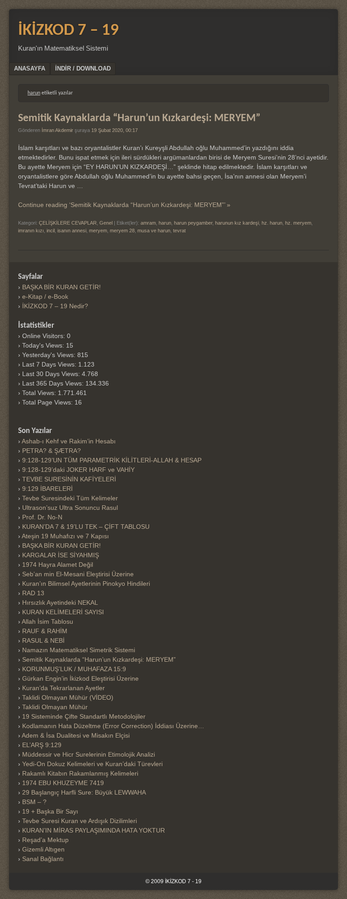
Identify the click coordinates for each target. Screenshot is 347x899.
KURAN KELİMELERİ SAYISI (63, 612)
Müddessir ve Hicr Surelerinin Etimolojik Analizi (88, 754)
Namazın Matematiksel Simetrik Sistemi (78, 650)
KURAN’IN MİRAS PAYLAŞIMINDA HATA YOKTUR (93, 830)
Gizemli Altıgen (43, 849)
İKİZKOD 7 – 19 (68, 30)
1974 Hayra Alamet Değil (57, 564)
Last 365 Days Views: (53, 383)
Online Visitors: (44, 335)
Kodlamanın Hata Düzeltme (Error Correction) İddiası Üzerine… (113, 726)
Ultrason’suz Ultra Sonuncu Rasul (70, 507)
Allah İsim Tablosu (47, 621)
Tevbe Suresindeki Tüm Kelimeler (70, 498)
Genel (106, 223)
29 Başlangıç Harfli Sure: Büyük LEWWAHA (84, 792)
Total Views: (40, 392)
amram (148, 223)
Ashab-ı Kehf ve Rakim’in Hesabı (69, 441)
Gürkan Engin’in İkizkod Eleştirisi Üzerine (80, 678)
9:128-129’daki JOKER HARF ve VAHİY (78, 469)
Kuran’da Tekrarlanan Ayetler (63, 688)
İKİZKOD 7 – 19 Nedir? (55, 306)
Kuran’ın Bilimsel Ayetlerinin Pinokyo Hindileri (86, 583)
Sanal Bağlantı (43, 858)
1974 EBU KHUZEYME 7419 (63, 782)
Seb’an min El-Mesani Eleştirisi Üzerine (78, 574)
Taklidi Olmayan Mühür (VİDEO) (67, 697)
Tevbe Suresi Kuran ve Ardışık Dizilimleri (79, 820)
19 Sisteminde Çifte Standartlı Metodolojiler (83, 716)
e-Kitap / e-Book (45, 296)
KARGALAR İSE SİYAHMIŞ (60, 555)
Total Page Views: (48, 402)
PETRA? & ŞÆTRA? (51, 450)
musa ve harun (153, 230)
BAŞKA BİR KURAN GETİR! (61, 287)
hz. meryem (298, 223)
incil (51, 230)
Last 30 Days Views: (52, 373)
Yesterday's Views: (49, 354)
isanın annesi (71, 230)
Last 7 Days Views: (50, 364)
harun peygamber (193, 223)
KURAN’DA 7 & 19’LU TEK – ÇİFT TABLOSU (86, 526)
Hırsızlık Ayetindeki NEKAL (60, 602)
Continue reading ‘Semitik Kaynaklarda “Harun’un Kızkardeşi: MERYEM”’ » (124, 204)
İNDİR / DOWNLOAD (83, 68)
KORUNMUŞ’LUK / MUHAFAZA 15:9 (74, 669)
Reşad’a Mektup (45, 839)
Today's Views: (44, 345)
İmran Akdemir (57, 130)
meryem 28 (122, 230)
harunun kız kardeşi (237, 223)
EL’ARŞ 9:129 (41, 744)
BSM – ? (34, 801)
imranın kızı (31, 230)
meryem (98, 230)
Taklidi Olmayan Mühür (55, 707)
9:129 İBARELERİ (47, 488)
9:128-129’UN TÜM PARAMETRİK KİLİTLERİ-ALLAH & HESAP (112, 460)
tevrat (179, 230)
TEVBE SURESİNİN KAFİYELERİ (69, 479)
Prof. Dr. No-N (42, 517)
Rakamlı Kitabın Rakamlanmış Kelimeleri (80, 773)
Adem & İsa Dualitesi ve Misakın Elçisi (76, 735)
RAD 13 (33, 593)
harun (165, 223)
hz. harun (272, 223)
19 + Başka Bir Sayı (50, 811)
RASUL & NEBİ (43, 640)
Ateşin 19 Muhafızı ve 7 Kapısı (65, 536)
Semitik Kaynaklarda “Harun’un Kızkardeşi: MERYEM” (139, 118)
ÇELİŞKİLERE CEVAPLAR (68, 223)
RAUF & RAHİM (44, 631)
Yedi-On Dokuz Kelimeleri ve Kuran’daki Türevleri (92, 763)
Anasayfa (29, 68)
